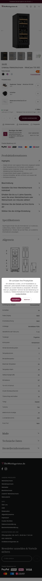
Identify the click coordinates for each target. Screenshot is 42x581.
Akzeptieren (16, 299)
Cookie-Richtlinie (21, 294)
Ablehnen (27, 299)
